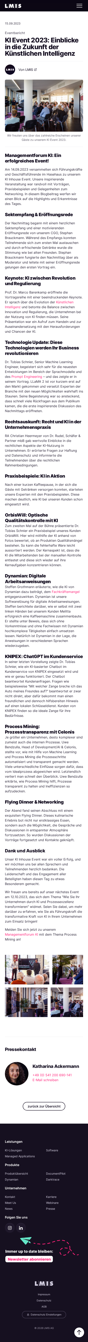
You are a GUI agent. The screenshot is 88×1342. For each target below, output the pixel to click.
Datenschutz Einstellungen (45, 1314)
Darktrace (52, 1179)
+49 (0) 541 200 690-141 (52, 1075)
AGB (44, 1306)
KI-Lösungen (13, 1150)
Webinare (52, 1202)
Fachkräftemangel (66, 592)
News (8, 1208)
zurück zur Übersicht (44, 1106)
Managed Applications (20, 1156)
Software (52, 1150)
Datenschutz (44, 1300)
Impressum (44, 1294)
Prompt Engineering (26, 377)
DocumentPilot (55, 1173)
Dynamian (11, 1179)
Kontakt (10, 1197)
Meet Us (10, 1202)
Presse (50, 1208)
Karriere (51, 1197)
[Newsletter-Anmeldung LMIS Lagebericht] (44, 1249)
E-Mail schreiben (45, 1080)
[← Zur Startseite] (13, 5)
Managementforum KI (21, 934)
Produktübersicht (16, 1173)
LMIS (29, 70)
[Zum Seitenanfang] (79, 1332)
